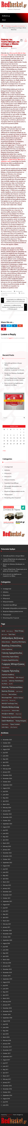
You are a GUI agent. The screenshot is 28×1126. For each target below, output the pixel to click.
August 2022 (6, 866)
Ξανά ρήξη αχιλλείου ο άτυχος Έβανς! (13, 556)
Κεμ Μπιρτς (4, 683)
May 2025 (5, 759)
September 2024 (7, 785)
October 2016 (6, 1092)
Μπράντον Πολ (5, 700)
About (4, 20)
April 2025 (5, 762)
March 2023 (6, 843)
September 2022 (7, 862)
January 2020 (6, 966)
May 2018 (5, 1031)
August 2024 (6, 788)
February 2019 (7, 1001)
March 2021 (6, 921)
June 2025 (5, 756)
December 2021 (7, 891)
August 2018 (6, 1021)
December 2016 (7, 1086)
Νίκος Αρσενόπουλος (6, 710)
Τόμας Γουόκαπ (15, 724)
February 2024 (7, 807)
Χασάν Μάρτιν (5, 727)
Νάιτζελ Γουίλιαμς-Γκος (9, 703)
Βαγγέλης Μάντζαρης (19, 642)
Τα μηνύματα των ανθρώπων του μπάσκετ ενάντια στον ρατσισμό (13, 300)
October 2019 (6, 976)
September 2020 (7, 940)
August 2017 (6, 1060)
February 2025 (7, 769)
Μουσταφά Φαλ (7, 697)
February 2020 (7, 963)
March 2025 (6, 765)
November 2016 (7, 1089)
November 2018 (7, 1011)
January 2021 (6, 927)
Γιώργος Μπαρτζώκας (13, 664)
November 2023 (7, 817)
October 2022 (6, 859)
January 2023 (6, 849)
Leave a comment (7, 291)
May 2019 (5, 992)
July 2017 (5, 1063)
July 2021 (5, 908)
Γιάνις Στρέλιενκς (7, 649)
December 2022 (7, 853)
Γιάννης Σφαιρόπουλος (12, 653)
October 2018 (6, 1014)
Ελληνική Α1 (7, 473)
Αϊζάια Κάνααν (6, 642)
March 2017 (6, 1076)
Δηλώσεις (7, 470)
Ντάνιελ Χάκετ (15, 710)
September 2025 (7, 746)
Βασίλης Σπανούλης (11, 645)
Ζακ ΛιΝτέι (4, 681)
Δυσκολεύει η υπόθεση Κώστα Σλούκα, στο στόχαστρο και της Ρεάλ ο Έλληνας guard (14, 307)
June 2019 (5, 988)
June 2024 (5, 794)
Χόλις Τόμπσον (13, 727)
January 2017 (6, 1082)
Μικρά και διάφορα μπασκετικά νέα (14, 491)
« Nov (4, 451)
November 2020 (7, 934)
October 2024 (6, 782)
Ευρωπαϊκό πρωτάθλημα (11, 483)
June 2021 (5, 911)
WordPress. (10, 1114)
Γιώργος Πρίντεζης (10, 670)
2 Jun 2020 (5, 48)
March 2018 (6, 1037)
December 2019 (7, 969)
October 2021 (6, 898)
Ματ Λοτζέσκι (13, 694)
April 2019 (5, 995)
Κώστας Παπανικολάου (12, 687)
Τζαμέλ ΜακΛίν (5, 724)
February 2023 (7, 846)
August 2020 (6, 943)
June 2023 (5, 833)
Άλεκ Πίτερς (19, 631)
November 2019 (7, 972)
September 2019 (7, 979)
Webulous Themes (5, 1116)
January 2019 (6, 1005)
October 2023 (6, 820)
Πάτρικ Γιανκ (18, 713)
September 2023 (7, 824)
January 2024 (6, 811)
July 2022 (5, 869)
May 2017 (5, 1069)
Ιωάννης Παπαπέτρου (16, 681)
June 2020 (5, 950)
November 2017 (7, 1050)
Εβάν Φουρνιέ (19, 677)
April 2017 (5, 1073)
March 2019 (6, 998)
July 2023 (5, 830)
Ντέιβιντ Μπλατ (8, 714)
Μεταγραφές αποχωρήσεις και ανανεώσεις (15, 26)
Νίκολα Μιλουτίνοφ (10, 707)
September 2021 (7, 901)
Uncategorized (8, 467)
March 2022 (6, 882)
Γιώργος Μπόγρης (5, 667)
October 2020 (6, 937)
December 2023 (7, 814)
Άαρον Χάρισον (10, 631)
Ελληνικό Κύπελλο (9, 480)
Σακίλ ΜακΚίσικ (8, 721)
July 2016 (5, 1102)
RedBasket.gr (6, 16)
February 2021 (7, 924)
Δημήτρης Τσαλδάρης (8, 677)
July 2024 (5, 791)
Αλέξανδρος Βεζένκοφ (12, 638)
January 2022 (6, 888)
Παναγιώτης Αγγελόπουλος (11, 717)
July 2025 (5, 752)
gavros (15, 48)
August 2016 (6, 1098)
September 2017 (7, 1056)
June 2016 (5, 1105)
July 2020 (5, 946)
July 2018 (5, 1024)
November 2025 (7, 739)
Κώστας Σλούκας (8, 691)
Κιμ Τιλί (10, 683)
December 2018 (7, 1008)
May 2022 (5, 875)
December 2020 (7, 930)
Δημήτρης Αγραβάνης (8, 674)
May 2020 (5, 953)
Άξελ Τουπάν (4, 634)
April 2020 (5, 956)
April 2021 (5, 917)
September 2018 (7, 1018)
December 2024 (7, 775)
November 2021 (7, 895)
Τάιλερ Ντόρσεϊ (20, 721)
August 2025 (6, 749)
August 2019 (6, 982)
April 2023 (5, 840)
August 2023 (6, 827)
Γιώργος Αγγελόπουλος (10, 660)
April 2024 (5, 801)
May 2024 (5, 798)
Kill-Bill (3, 631)
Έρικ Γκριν (12, 634)
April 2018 (5, 1034)
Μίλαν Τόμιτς (4, 694)
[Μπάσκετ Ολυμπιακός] (14, 536)
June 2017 (5, 1066)
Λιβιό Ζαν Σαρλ (19, 691)
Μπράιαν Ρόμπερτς (18, 697)
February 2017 (7, 1079)
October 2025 (6, 743)
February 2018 (7, 1040)
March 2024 (6, 804)
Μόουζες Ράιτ (12, 700)
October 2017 (6, 1053)
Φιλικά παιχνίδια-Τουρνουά (12, 498)
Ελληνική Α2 (7, 476)
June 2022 (5, 872)
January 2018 (6, 1043)
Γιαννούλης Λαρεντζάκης (10, 657)
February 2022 (7, 885)
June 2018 (5, 1027)
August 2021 (6, 904)
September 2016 (7, 1095)
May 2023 (5, 837)
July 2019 (5, 985)
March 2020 (6, 959)
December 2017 (7, 1047)
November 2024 (7, 778)
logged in (11, 338)
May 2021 (5, 914)
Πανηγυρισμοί (8, 494)
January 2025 (6, 772)
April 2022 (5, 879)
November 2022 (7, 856)
